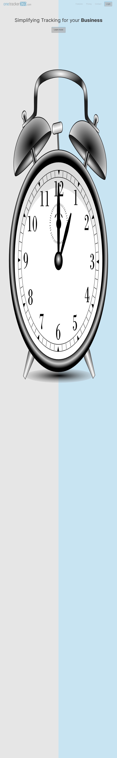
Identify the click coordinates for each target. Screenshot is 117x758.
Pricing (89, 4)
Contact (98, 4)
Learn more (58, 30)
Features (79, 4)
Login (108, 4)
